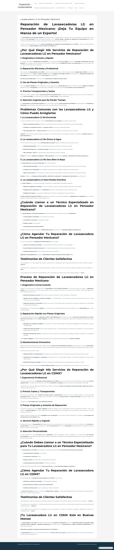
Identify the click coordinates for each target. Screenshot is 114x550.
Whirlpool (70, 8)
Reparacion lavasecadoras (45, 3)
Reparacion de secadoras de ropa (63, 3)
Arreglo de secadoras (79, 3)
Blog (76, 8)
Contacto (81, 8)
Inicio (36, 3)
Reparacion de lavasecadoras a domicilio (45, 8)
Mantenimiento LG (61, 8)
